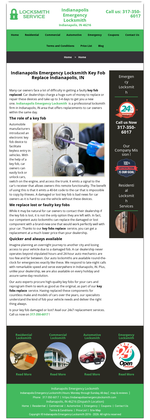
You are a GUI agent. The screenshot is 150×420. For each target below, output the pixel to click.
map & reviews (119, 392)
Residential (32, 35)
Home (15, 35)
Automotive (74, 35)
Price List (86, 46)
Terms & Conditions (61, 410)
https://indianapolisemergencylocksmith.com (89, 397)
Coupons (113, 35)
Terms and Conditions (60, 46)
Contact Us (132, 35)
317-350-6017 (131, 13)
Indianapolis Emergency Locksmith (41, 103)
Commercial (52, 35)
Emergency (95, 35)
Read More (23, 374)
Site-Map (95, 410)
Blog (101, 46)
